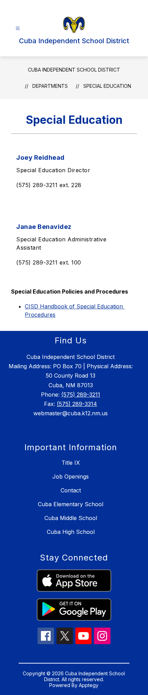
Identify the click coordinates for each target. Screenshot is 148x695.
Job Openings (70, 476)
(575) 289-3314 (77, 403)
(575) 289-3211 (80, 394)
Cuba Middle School (70, 518)
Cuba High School (71, 531)
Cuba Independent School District (74, 70)
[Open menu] (18, 29)
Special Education (107, 86)
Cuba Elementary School (70, 504)
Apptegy (88, 685)
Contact (71, 490)
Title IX (71, 462)
